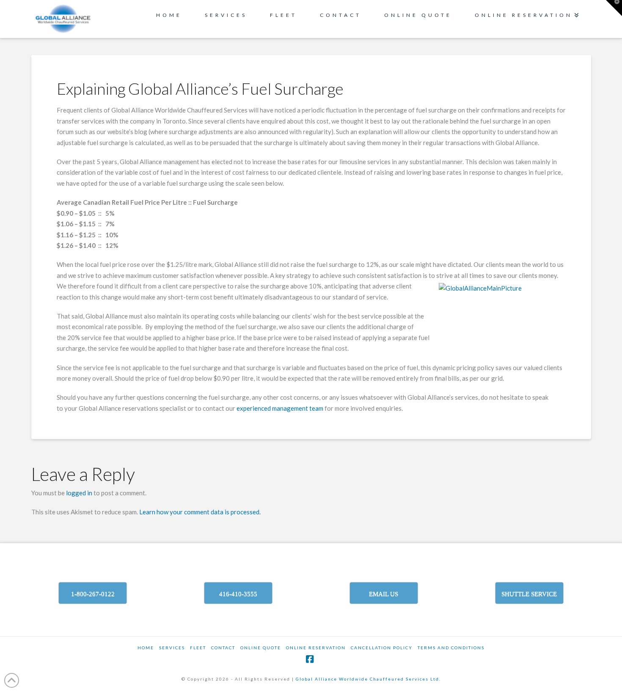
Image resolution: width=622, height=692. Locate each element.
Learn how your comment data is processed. (200, 512)
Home (146, 647)
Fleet (198, 647)
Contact (223, 647)
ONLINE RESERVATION (316, 647)
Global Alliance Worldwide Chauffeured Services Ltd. (368, 678)
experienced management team (280, 408)
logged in (79, 493)
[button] (614, 8)
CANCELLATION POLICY (382, 647)
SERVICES (172, 647)
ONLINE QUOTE (260, 647)
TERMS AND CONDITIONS (451, 647)
